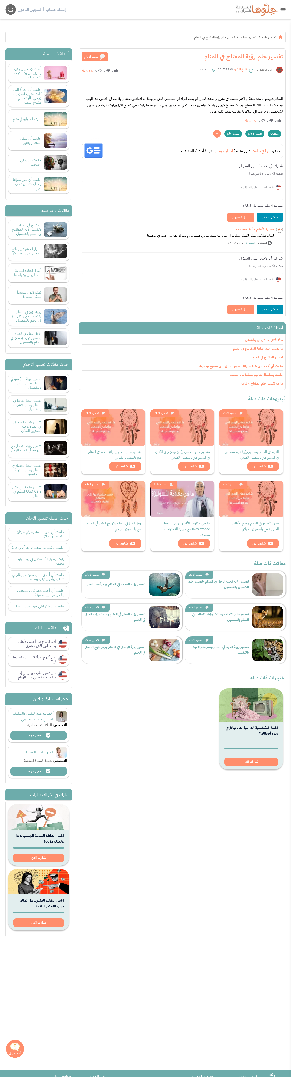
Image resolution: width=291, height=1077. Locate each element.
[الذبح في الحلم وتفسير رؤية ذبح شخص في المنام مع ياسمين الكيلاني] (251, 427)
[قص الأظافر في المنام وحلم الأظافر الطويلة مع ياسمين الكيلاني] (251, 499)
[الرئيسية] (280, 37)
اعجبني (262, 243)
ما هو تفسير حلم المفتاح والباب (262, 383)
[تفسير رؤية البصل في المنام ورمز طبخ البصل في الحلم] (164, 650)
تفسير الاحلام (248, 37)
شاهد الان (259, 466)
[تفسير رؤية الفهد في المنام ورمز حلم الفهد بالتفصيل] (267, 650)
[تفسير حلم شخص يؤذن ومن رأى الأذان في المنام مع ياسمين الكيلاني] (182, 427)
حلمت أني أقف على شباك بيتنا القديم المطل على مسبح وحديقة (241, 366)
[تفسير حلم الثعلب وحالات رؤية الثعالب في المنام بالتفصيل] (267, 617)
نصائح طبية (160, 484)
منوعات (267, 37)
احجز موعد (35, 735)
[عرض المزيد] (217, 134)
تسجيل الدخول (29, 9)
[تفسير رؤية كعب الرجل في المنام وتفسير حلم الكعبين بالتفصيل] (267, 584)
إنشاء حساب (56, 9)
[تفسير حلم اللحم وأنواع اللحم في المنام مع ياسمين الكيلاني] (113, 427)
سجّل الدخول (270, 217)
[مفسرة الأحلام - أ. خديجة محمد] (279, 229)
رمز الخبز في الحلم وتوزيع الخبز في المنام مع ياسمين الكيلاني (114, 526)
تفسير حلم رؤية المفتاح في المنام (214, 37)
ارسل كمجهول (240, 217)
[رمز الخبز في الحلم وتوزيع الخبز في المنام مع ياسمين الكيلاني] (113, 499)
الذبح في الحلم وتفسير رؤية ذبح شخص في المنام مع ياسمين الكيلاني (252, 455)
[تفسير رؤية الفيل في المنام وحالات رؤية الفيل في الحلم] (164, 617)
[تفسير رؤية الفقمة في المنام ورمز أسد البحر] (164, 584)
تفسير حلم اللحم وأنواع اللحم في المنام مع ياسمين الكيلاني (114, 455)
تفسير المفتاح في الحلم (268, 357)
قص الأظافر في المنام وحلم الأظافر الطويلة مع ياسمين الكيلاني (255, 526)
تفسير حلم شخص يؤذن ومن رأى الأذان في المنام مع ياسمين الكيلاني (182, 455)
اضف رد (250, 243)
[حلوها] (283, 9)
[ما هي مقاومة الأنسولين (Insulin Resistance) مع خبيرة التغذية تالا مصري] (182, 499)
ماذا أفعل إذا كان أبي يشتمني (264, 340)
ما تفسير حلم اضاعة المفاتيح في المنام (258, 349)
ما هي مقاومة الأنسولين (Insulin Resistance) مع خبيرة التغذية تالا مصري (187, 529)
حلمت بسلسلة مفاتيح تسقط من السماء (256, 375)
